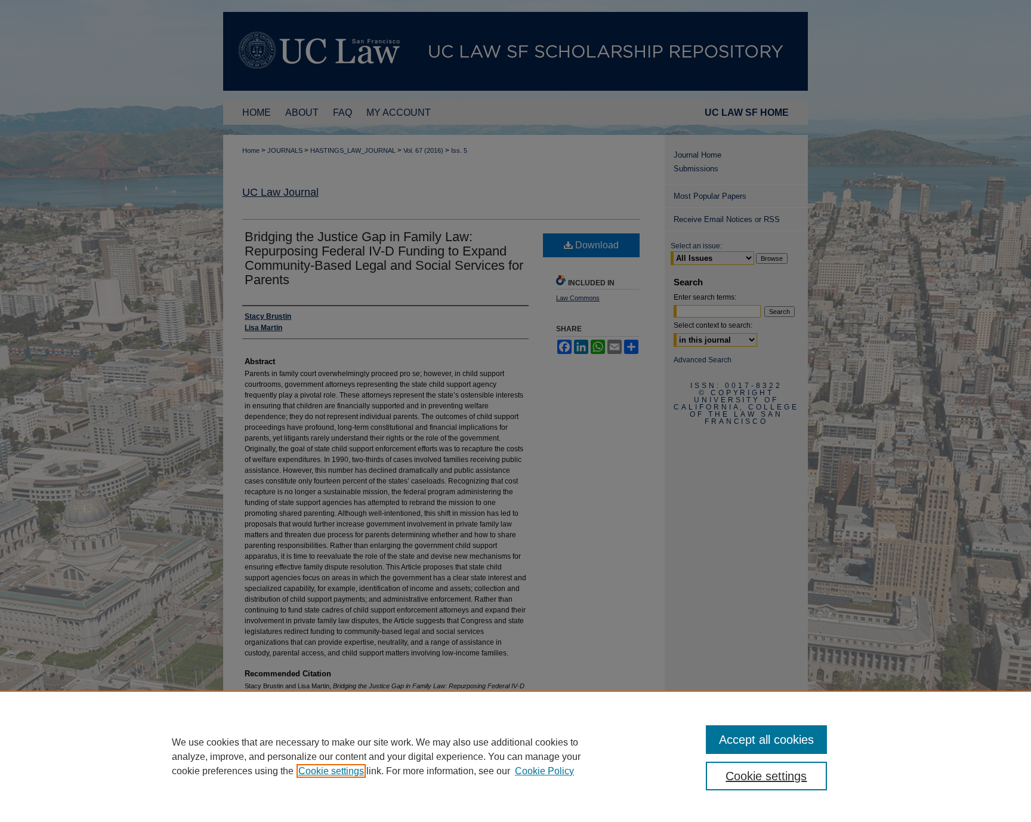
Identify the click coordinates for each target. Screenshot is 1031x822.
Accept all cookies (766, 739)
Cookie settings (331, 771)
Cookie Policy (544, 771)
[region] (515, 756)
